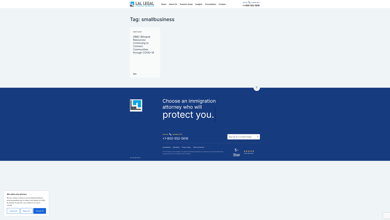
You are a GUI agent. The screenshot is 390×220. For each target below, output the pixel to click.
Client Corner (137, 32)
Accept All (40, 211)
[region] (26, 203)
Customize (13, 211)
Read (134, 74)
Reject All (26, 211)
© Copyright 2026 (135, 157)
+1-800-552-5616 (175, 138)
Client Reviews (249, 153)
